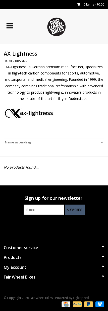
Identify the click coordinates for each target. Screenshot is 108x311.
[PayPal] (76, 304)
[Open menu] (10, 26)
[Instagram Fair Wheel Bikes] (63, 225)
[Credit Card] (65, 304)
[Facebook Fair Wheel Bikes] (45, 225)
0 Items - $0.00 (93, 4)
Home (8, 61)
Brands (21, 61)
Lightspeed (81, 298)
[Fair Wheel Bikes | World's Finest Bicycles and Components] (64, 26)
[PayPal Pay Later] (88, 304)
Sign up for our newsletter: (54, 198)
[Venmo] (99, 304)
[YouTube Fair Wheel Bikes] (54, 225)
